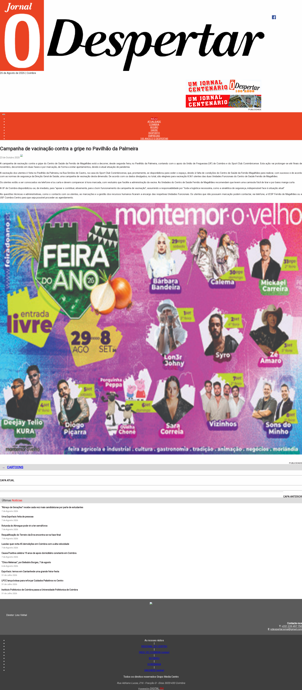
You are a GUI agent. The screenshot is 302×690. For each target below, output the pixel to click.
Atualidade (154, 121)
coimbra (154, 124)
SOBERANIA (154, 664)
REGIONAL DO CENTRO (154, 646)
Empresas (154, 135)
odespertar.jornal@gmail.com (286, 629)
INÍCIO (154, 118)
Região (154, 127)
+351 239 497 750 (292, 626)
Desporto (154, 133)
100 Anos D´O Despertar (154, 138)
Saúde (154, 130)
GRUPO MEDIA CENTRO (284, 3)
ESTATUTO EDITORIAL (283, 7)
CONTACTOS (278, 12)
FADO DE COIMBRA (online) (154, 652)
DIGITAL (151, 688)
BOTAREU (154, 658)
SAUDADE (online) (154, 670)
